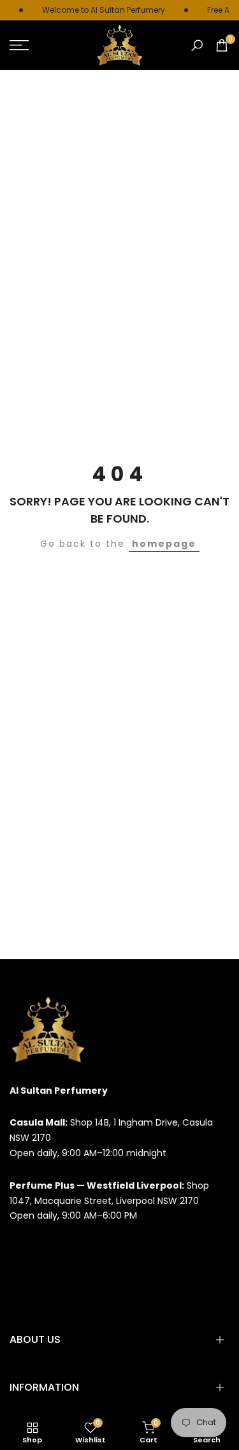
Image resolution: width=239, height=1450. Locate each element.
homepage (164, 543)
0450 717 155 (37, 1280)
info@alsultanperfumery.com (75, 1248)
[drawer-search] (197, 45)
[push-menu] (19, 45)
